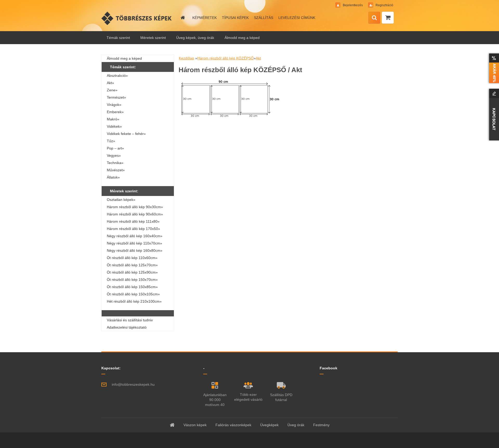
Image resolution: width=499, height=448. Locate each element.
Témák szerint (118, 38)
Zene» (112, 90)
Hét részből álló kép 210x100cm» (134, 301)
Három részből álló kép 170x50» (133, 229)
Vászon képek (195, 425)
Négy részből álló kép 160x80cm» (134, 250)
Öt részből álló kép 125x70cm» (132, 265)
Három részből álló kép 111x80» (133, 221)
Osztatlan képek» (121, 200)
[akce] (493, 68)
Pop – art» (115, 148)
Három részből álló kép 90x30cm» (135, 207)
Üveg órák (295, 425)
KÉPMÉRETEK (204, 18)
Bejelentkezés (353, 5)
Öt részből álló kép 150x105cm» (133, 294)
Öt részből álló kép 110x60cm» (132, 258)
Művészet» (116, 170)
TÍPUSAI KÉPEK (235, 18)
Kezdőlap (186, 58)
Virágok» (114, 105)
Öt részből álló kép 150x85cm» (132, 287)
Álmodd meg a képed (242, 38)
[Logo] (137, 18)
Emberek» (115, 112)
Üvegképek (269, 425)
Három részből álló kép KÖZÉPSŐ (225, 58)
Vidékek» (114, 126)
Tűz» (111, 141)
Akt (258, 58)
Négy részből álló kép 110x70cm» (134, 243)
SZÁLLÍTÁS (263, 18)
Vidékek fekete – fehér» (126, 134)
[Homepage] (182, 18)
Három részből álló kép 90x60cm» (135, 214)
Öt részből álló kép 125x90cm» (132, 272)
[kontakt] (493, 114)
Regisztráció (384, 5)
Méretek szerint (153, 38)
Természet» (116, 97)
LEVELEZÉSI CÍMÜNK (296, 18)
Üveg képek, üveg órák (195, 38)
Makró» (113, 119)
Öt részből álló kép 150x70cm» (132, 279)
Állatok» (113, 177)
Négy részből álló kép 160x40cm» (134, 236)
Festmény (321, 425)
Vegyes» (114, 155)
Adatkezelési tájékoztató (127, 327)
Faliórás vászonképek (233, 425)
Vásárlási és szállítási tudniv (130, 320)
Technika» (115, 163)
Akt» (110, 83)
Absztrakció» (117, 75)
